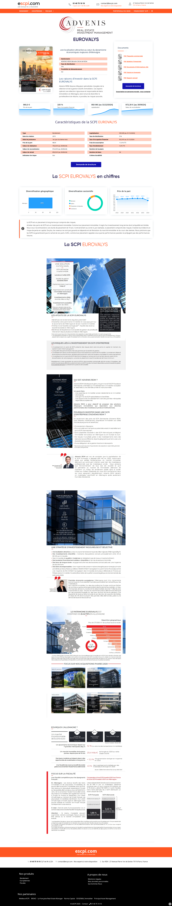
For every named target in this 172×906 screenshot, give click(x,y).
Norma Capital (69, 898)
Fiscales (23, 883)
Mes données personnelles (98, 881)
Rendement (24, 878)
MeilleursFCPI (24, 898)
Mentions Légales (94, 879)
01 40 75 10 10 (96, 904)
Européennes (25, 881)
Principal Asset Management (105, 898)
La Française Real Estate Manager (50, 898)
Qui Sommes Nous (95, 884)
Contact (85, 904)
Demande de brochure (133, 86)
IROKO (33, 898)
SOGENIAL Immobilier (84, 898)
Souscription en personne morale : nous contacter (133, 92)
